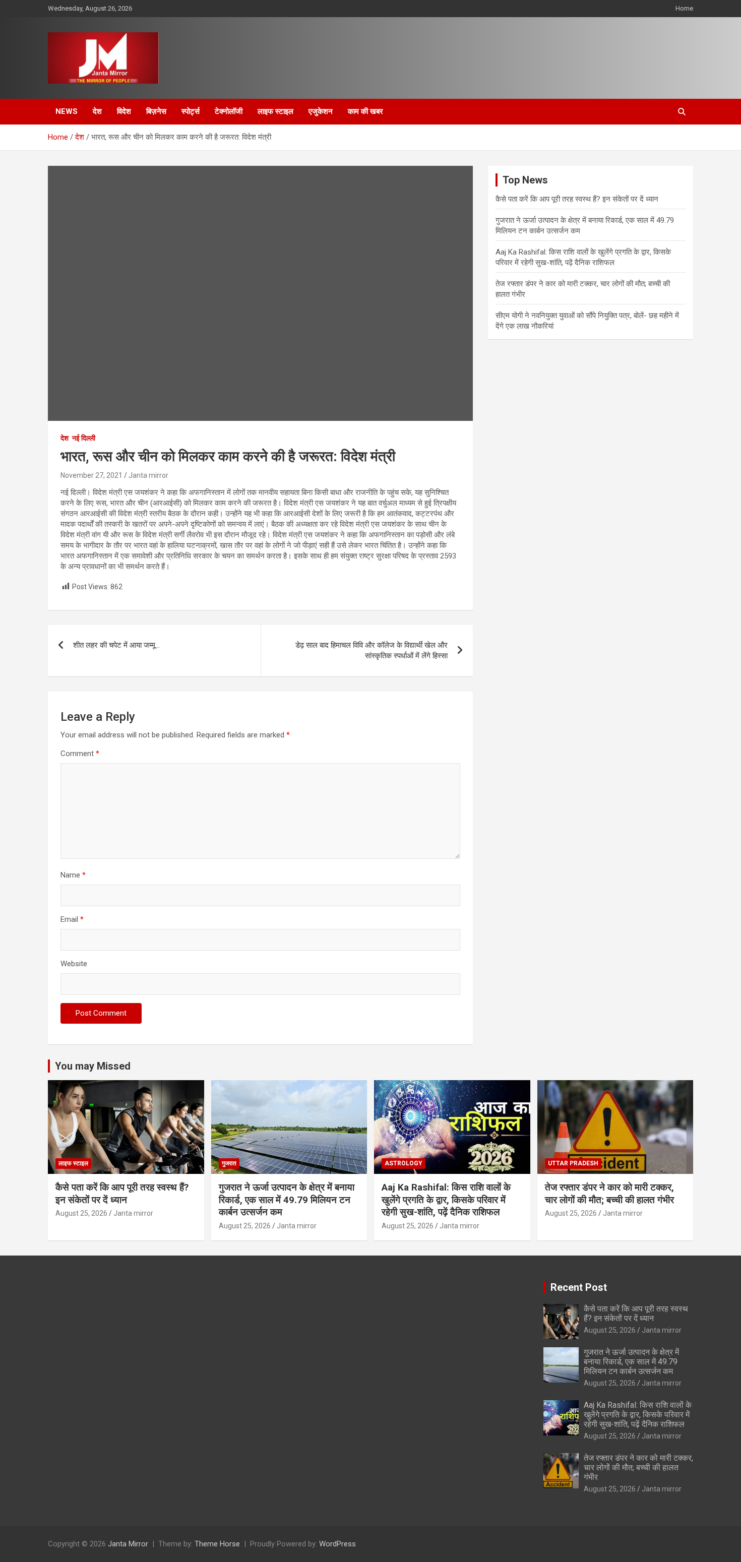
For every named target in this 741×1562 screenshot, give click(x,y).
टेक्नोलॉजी (228, 111)
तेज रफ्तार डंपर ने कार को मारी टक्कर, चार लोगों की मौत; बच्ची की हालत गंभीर (609, 1193)
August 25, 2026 (81, 1213)
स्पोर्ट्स (190, 111)
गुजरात (229, 1163)
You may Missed (93, 1066)
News (66, 111)
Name (73, 875)
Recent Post (578, 1287)
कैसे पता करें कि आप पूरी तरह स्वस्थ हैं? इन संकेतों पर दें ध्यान (577, 199)
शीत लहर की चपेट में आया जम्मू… (116, 645)
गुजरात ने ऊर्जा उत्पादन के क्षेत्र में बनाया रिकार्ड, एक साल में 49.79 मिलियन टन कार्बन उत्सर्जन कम (286, 1199)
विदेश (124, 111)
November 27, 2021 (91, 475)
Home (684, 8)
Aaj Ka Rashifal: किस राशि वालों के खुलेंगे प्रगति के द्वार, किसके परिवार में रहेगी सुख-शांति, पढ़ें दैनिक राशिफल (446, 1199)
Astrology (403, 1163)
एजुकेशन (320, 111)
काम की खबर (365, 111)
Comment (79, 753)
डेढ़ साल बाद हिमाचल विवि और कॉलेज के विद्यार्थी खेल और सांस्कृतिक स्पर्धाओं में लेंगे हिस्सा (371, 650)
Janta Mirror (128, 1543)
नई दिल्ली (83, 438)
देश (97, 111)
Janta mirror (148, 475)
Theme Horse (217, 1543)
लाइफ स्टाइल (275, 111)
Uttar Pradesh (573, 1163)
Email (72, 919)
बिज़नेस (156, 111)
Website (73, 963)
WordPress (337, 1543)
